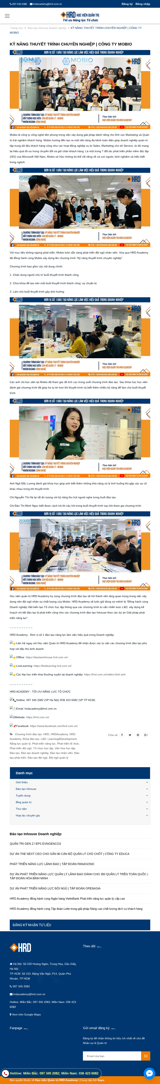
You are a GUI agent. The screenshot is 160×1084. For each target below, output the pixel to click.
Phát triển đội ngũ (21, 748)
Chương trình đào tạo (28, 734)
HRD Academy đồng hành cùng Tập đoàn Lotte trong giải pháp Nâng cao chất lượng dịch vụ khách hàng (76, 908)
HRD (46, 734)
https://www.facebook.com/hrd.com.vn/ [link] (54, 726)
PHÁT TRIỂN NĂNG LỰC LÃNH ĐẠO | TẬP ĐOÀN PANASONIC (52, 864)
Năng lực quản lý (20, 743)
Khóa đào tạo (31, 738)
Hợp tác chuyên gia (28, 815)
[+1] (146, 735)
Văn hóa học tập (65, 748)
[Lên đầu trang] (154, 1065)
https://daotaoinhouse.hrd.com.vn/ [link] (47, 657)
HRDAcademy (59, 734)
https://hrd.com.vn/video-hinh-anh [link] (105, 674)
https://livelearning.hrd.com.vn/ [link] (53, 665)
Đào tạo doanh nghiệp (35, 753)
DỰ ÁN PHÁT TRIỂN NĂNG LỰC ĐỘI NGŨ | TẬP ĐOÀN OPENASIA (55, 888)
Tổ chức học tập (43, 748)
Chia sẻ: (113, 735)
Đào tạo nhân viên (61, 753)
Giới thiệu (22, 782)
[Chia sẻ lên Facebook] (122, 735)
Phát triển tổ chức (68, 743)
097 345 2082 (19, 4)
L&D (43, 738)
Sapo (101, 1080)
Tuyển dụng (23, 795)
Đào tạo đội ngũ (37, 757)
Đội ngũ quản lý (58, 757)
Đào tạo (15, 753)
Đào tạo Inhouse (26, 788)
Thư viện (21, 808)
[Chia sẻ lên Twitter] (130, 735)
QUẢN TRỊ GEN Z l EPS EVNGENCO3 (35, 843)
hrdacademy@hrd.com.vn (47, 4)
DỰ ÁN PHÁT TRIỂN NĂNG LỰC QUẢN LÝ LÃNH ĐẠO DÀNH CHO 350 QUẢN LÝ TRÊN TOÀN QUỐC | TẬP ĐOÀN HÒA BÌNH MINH (79, 876)
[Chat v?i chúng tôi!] (149, 1073)
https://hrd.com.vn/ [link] (37, 717)
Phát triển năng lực (44, 743)
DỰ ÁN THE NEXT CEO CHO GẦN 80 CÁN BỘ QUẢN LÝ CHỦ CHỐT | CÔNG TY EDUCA (69, 853)
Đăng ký (127, 3)
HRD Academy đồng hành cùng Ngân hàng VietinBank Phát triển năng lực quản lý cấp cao (67, 898)
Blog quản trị (23, 802)
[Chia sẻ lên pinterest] (138, 735)
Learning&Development (62, 738)
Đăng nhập (143, 3)
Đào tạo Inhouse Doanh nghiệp (35, 834)
